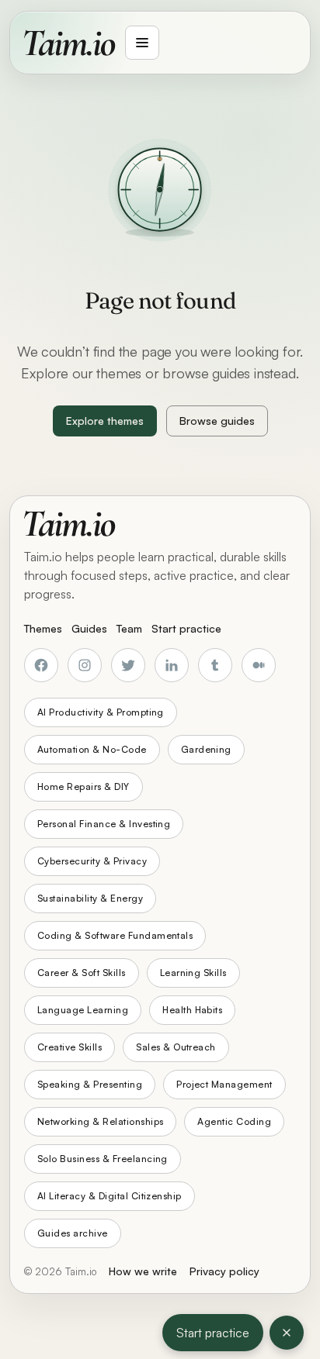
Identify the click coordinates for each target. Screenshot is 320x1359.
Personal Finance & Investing (103, 824)
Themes (43, 628)
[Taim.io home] (70, 42)
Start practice (212, 1332)
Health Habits (192, 1010)
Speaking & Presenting (89, 1084)
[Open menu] (142, 43)
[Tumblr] (215, 665)
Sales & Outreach (176, 1047)
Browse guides (217, 420)
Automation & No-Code (92, 749)
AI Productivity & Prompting (100, 712)
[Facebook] (41, 665)
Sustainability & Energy (90, 898)
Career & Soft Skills (81, 972)
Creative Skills (69, 1047)
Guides (89, 628)
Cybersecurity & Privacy (92, 861)
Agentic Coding (234, 1121)
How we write (143, 1271)
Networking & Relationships (100, 1121)
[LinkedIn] (172, 665)
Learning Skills (193, 972)
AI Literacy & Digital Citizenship (109, 1196)
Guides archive (72, 1233)
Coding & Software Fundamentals (115, 935)
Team (129, 628)
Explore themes (105, 420)
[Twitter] (128, 665)
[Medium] (259, 665)
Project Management (224, 1084)
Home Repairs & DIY (83, 786)
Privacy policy (224, 1271)
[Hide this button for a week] (287, 1333)
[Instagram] (85, 665)
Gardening (206, 749)
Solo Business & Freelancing (102, 1158)
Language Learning (82, 1010)
